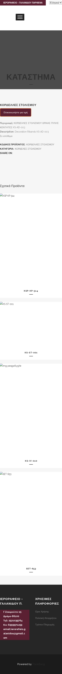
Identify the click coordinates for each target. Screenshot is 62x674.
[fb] (1, 643)
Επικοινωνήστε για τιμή (16, 112)
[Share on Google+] (22, 153)
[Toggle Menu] (20, 17)
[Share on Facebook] (15, 153)
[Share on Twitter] (18, 153)
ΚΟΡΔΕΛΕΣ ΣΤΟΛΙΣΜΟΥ (28, 148)
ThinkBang (38, 664)
